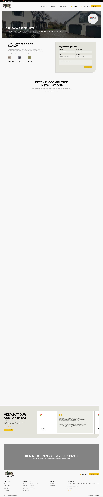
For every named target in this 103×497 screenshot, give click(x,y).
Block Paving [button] (11, 91)
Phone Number (79, 49)
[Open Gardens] (55, 6)
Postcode (78, 54)
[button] (98, 421)
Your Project (61, 59)
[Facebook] (68, 490)
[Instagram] (70, 490)
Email (60, 54)
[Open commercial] (66, 6)
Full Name (61, 49)
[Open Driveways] (46, 6)
